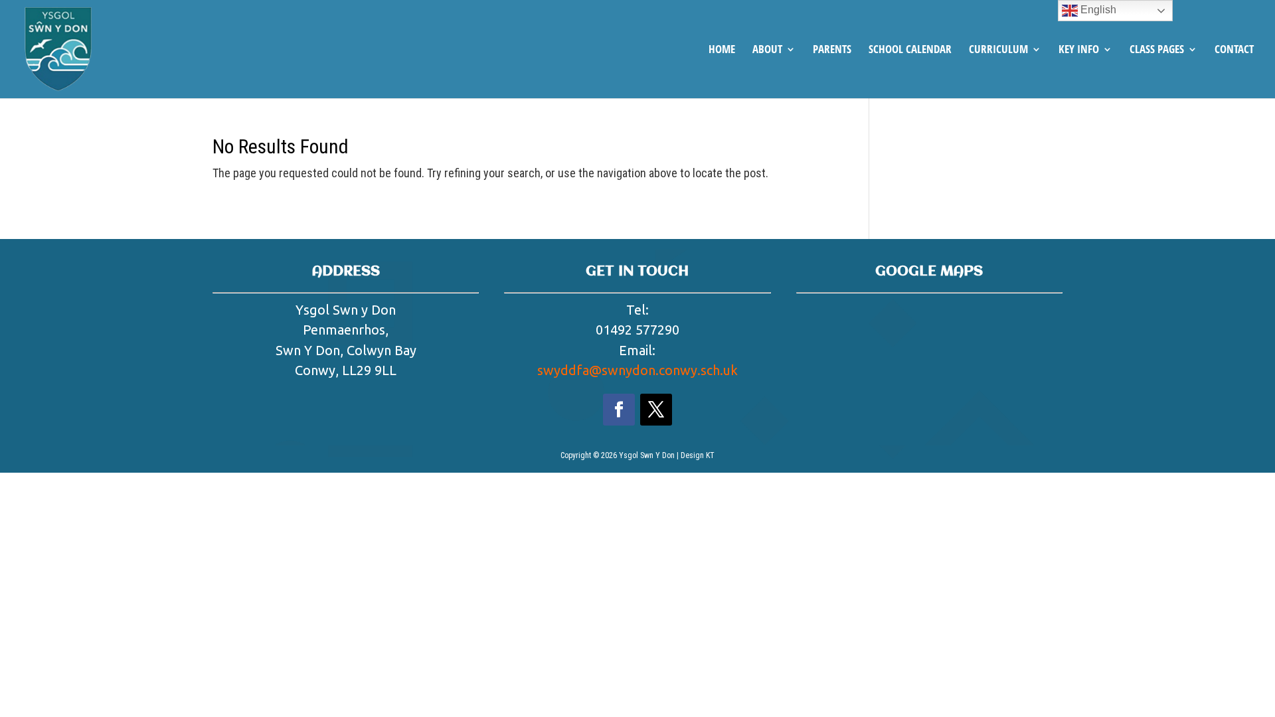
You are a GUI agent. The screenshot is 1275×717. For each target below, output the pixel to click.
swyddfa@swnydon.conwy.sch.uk (637, 370)
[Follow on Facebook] (619, 410)
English (1097, 9)
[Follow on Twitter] (656, 410)
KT (710, 455)
